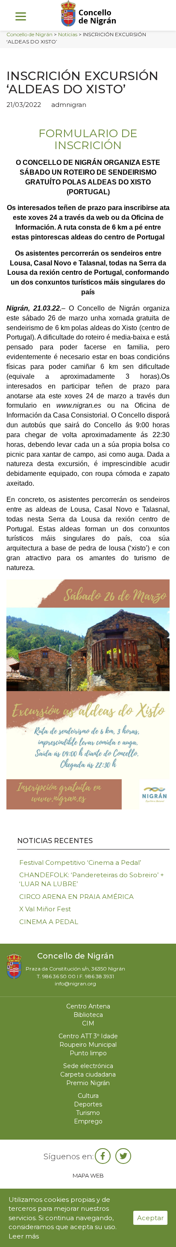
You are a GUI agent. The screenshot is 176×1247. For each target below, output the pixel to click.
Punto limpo (88, 1053)
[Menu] (20, 16)
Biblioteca (88, 1015)
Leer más (24, 1236)
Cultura (88, 1096)
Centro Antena (88, 1006)
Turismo (88, 1113)
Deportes (88, 1104)
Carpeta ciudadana (88, 1074)
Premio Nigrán (88, 1083)
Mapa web (88, 1175)
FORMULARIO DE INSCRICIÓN (88, 140)
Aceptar (150, 1218)
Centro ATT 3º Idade (88, 1036)
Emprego (88, 1121)
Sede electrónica (88, 1066)
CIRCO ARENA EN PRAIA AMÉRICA (76, 897)
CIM (88, 1023)
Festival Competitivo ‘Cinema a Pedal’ (80, 862)
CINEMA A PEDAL (48, 922)
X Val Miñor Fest (45, 909)
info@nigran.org (75, 983)
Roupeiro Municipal (88, 1044)
